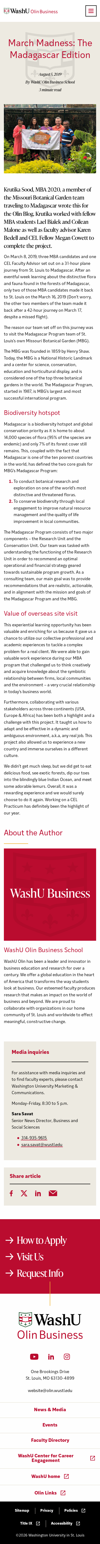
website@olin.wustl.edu (50, 1391)
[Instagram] (67, 1358)
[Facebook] (11, 1195)
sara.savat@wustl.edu (41, 1145)
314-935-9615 (34, 1138)
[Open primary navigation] (91, 11)
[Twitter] (24, 1195)
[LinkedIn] (38, 1195)
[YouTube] (34, 1358)
